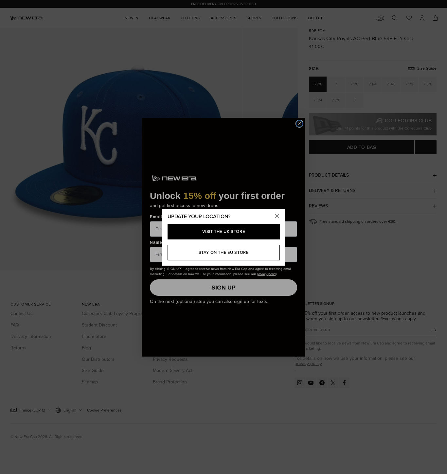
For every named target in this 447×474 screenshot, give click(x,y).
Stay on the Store (224, 252)
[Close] (277, 216)
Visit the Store (223, 231)
